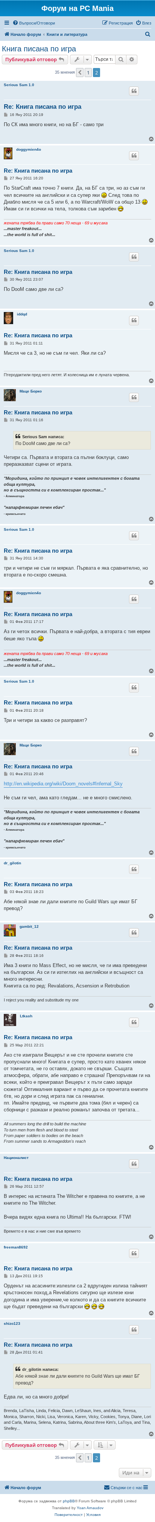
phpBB (69, 1501)
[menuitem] (33, 23)
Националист (16, 1158)
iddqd (22, 314)
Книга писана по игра (39, 49)
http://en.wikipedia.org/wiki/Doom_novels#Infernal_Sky (63, 783)
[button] (80, 72)
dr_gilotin (12, 863)
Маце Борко (31, 391)
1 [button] (88, 72)
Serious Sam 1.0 (19, 85)
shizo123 (12, 1323)
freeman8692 (16, 1247)
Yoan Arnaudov (90, 1508)
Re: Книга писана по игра (42, 106)
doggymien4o (28, 149)
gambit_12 (29, 926)
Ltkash (26, 1016)
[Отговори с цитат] (134, 91)
